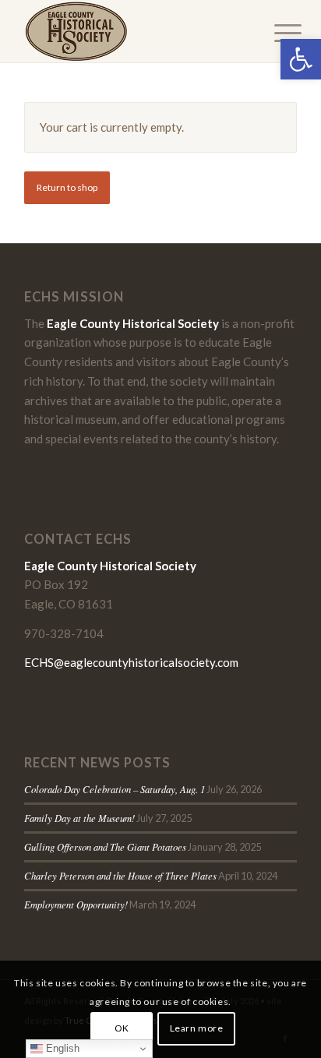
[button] (300, 59)
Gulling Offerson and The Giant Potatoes (105, 846)
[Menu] (276, 33)
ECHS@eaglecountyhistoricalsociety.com (131, 662)
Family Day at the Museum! (79, 817)
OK (122, 1028)
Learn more (197, 1028)
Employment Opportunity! (76, 904)
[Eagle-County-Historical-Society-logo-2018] (133, 31)
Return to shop (67, 187)
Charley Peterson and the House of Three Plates (120, 875)
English (61, 1048)
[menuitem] (276, 33)
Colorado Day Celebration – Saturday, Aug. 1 (114, 788)
